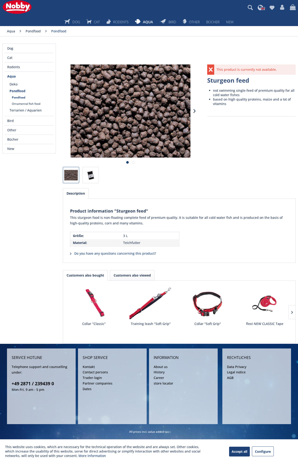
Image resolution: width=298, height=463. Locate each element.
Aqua (11, 76)
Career (159, 377)
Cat (9, 57)
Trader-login (92, 377)
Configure (263, 451)
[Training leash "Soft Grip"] (151, 303)
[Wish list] (272, 7)
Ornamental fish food (26, 104)
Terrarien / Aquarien (26, 110)
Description (76, 193)
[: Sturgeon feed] (71, 175)
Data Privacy (236, 367)
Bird (10, 120)
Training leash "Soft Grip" (151, 323)
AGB (230, 377)
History (159, 372)
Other (11, 130)
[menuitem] (250, 7)
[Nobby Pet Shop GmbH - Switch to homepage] (17, 7)
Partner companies (97, 383)
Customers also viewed (132, 275)
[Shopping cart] (293, 7)
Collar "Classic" (94, 323)
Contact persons (95, 372)
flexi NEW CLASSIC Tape (264, 323)
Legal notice (236, 372)
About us (161, 367)
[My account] (282, 7)
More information (92, 455)
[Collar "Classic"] (94, 303)
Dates (87, 389)
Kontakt (89, 367)
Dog (10, 48)
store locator (163, 383)
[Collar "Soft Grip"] (208, 303)
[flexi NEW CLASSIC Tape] (265, 303)
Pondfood (17, 91)
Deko (13, 84)
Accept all (239, 451)
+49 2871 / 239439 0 (33, 384)
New (10, 148)
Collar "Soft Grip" (207, 323)
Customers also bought (85, 275)
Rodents (13, 67)
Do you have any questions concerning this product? (114, 253)
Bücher (12, 139)
